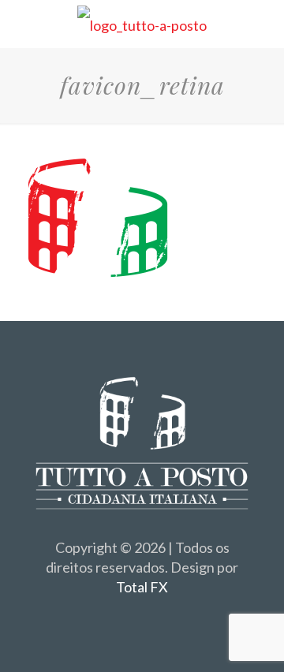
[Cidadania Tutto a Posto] (142, 23)
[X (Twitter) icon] (142, 615)
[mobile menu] (262, 23)
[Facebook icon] (126, 615)
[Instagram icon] (159, 615)
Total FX (142, 586)
